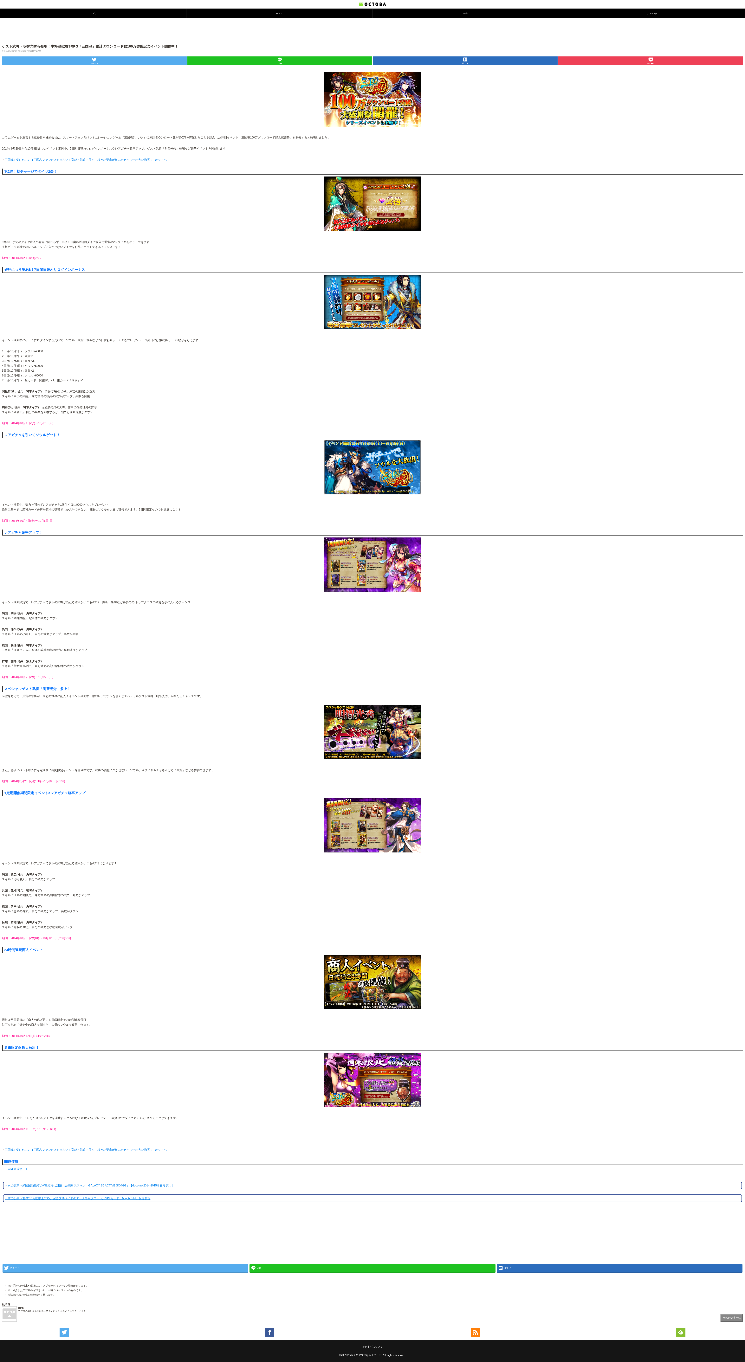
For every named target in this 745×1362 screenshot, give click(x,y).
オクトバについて (372, 1346)
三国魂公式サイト (16, 1169)
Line (280, 63)
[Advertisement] (372, 31)
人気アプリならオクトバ (367, 1355)
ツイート (94, 63)
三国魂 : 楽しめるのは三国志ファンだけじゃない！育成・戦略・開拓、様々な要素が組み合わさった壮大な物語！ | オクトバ (86, 159)
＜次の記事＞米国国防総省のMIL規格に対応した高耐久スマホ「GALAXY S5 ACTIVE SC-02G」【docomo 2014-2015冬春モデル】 (89, 1185)
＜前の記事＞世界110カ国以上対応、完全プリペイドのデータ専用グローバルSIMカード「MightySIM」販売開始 (77, 1198)
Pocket (650, 63)
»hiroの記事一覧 (732, 1317)
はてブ (465, 63)
